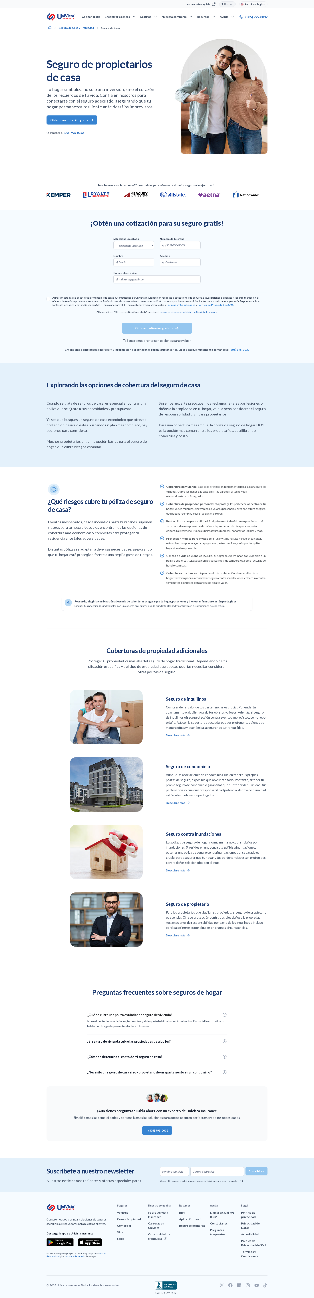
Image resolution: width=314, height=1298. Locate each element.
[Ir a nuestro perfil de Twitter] (222, 1285)
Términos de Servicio (75, 1256)
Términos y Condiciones (180, 304)
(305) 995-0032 (74, 132)
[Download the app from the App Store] (90, 1242)
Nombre (118, 255)
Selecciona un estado (126, 238)
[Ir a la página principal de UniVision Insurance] (61, 17)
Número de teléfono (172, 238)
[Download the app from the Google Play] (60, 1242)
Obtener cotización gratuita (154, 328)
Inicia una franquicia (198, 4)
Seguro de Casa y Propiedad (76, 27)
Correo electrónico (125, 272)
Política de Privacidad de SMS (216, 304)
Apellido (165, 255)
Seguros (122, 1205)
